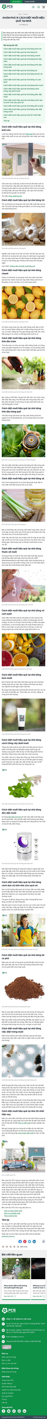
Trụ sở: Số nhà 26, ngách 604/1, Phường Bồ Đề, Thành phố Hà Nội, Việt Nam (25, 1325)
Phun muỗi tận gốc (15, 196)
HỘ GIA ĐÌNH (16, 1)
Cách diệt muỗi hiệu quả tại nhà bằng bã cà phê (23, 106)
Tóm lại (6, 121)
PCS (19, 14)
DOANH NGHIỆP (30, 1)
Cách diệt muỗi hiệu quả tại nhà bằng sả (20, 70)
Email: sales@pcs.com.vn (15, 1337)
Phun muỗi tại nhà (10, 1216)
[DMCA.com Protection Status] (6, 1347)
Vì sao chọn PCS (7, 1380)
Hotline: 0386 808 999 (32, 1341)
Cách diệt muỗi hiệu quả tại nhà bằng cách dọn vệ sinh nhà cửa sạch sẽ (23, 101)
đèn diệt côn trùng (15, 817)
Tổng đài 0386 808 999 (15, 1341)
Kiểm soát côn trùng (9, 1357)
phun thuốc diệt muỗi (25, 1133)
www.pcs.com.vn (8, 1236)
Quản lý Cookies (7, 1393)
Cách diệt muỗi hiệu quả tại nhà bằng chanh (22, 55)
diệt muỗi (29, 134)
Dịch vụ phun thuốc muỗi (13, 1211)
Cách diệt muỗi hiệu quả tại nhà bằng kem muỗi (23, 85)
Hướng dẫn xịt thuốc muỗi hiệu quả (22, 266)
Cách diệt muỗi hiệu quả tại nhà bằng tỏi (20, 52)
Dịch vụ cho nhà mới (9, 1363)
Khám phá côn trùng (9, 1372)
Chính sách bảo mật (9, 1387)
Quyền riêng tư (7, 1383)
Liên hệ (4, 1402)
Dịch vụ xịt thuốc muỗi (12, 1213)
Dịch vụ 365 (6, 1360)
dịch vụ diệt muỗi (24, 1123)
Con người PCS (7, 1396)
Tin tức (25, 14)
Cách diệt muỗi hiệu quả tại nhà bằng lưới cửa (22, 49)
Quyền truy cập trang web (11, 1390)
